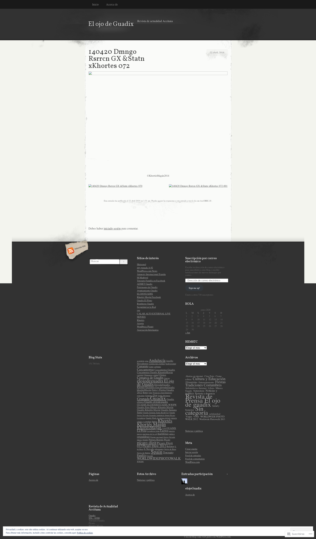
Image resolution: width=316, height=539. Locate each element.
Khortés (140, 320)
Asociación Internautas (148, 329)
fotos (150, 392)
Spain (156, 451)
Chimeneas (148, 375)
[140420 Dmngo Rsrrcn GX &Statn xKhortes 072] (158, 74)
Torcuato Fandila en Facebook (151, 280)
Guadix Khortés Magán (148, 409)
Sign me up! (194, 288)
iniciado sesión (112, 228)
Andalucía (157, 360)
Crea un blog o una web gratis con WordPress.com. (207, 536)
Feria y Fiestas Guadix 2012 (155, 391)
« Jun (187, 332)
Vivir (196, 416)
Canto (151, 366)
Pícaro (167, 439)
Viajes (189, 416)
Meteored (141, 264)
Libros (211, 388)
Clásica (162, 374)
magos (139, 434)
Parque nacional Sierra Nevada (162, 437)
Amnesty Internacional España (151, 274)
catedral (140, 375)
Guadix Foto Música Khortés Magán (155, 407)
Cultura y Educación (209, 378)
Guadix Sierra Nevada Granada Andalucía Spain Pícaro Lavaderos (156, 415)
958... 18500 (94, 518)
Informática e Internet (196, 388)
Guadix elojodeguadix (156, 402)
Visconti (149, 455)
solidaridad (214, 413)
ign (138, 310)
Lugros (164, 431)
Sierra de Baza (170, 449)
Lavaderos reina (153, 431)
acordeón (140, 361)
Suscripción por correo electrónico (201, 260)
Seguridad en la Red (146, 307)
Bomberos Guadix (145, 303)
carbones (157, 366)
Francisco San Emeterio (162, 392)
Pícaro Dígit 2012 (154, 445)
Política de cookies (85, 532)
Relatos (170, 446)
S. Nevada (149, 449)
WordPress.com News (147, 271)
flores (145, 392)
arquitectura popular (157, 363)
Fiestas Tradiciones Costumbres (205, 383)
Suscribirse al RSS (76, 251)
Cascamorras (145, 369)
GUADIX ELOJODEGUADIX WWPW (157, 404)
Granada (143, 398)
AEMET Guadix (144, 284)
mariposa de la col (149, 434)
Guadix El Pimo (144, 300)
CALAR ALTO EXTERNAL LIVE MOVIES (153, 315)
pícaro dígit (146, 442)
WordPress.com (192, 462)
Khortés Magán (151, 424)
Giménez (148, 395)
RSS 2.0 (207, 200)
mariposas (163, 433)
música (172, 434)
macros (172, 431)
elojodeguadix (150, 381)
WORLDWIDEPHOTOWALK (159, 458)
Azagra (140, 323)
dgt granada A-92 (145, 267)
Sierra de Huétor (143, 453)
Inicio (95, 4)
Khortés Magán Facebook (149, 297)
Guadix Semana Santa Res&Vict (156, 412)
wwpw (140, 461)
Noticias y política (194, 430)
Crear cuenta (191, 448)
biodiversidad (170, 363)
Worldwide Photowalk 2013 (212, 419)
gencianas (141, 395)
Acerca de (112, 4)
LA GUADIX (169, 428)
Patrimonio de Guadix (147, 287)
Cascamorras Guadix (165, 369)
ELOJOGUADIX (145, 293)
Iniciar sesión (191, 452)
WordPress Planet (145, 326)
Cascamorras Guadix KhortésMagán (155, 372)
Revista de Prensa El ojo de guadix (202, 400)
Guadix (158, 398)
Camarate (142, 366)
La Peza (141, 431)
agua (146, 361)
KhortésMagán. (149, 427)
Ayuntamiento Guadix (147, 290)
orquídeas (143, 436)
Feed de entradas (193, 455)
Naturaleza (198, 390)
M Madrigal (142, 277)
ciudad (155, 375)
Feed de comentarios (195, 458)
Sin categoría (196, 410)
